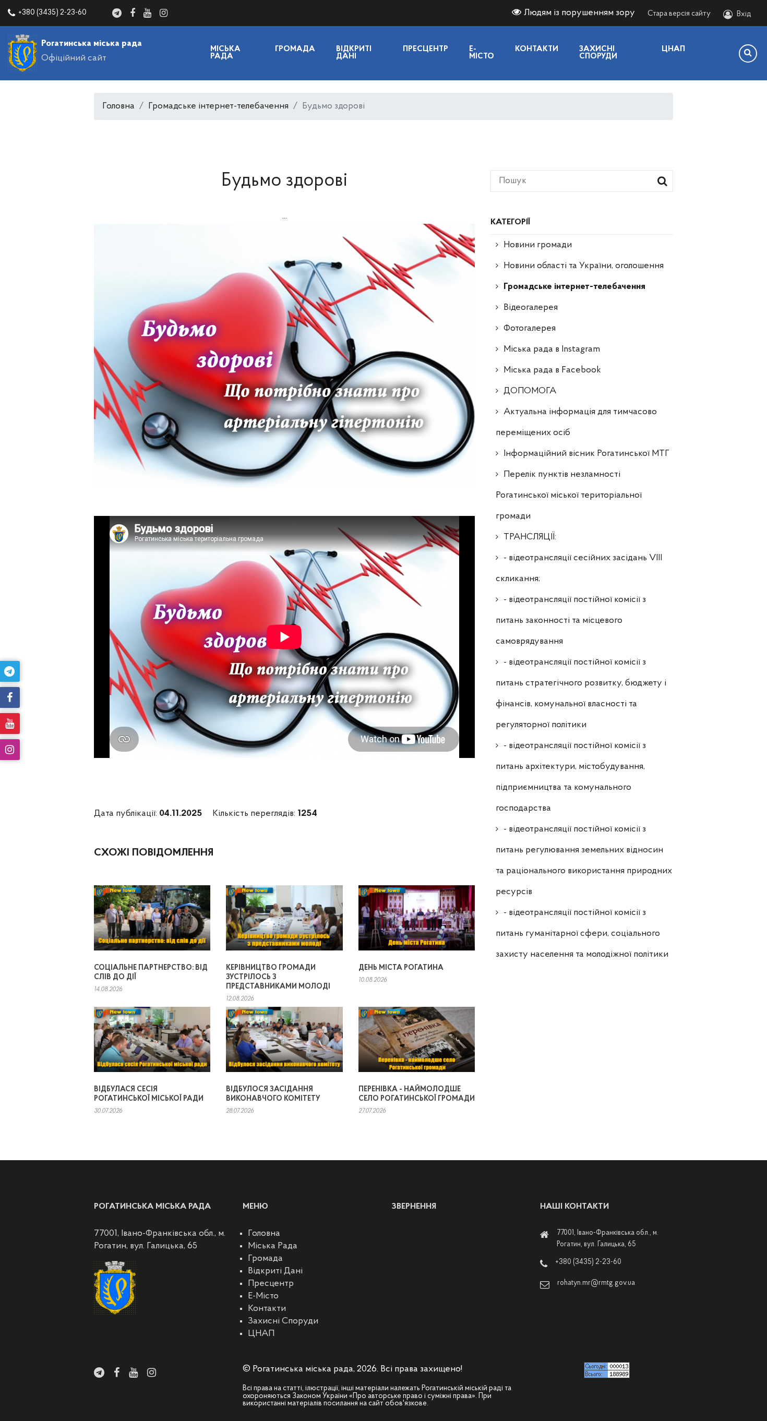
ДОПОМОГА (530, 391)
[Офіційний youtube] (147, 13)
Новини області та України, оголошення (584, 266)
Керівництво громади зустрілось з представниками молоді (278, 977)
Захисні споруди (598, 53)
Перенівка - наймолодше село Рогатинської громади (416, 1094)
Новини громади (538, 245)
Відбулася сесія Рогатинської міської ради (148, 1094)
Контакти (536, 49)
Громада (295, 49)
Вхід (744, 14)
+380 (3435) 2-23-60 (52, 13)
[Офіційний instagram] (163, 13)
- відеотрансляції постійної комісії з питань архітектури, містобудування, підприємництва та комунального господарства (571, 777)
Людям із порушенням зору (579, 13)
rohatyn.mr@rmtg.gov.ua (596, 1283)
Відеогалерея (531, 307)
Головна (118, 106)
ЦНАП (673, 49)
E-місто (481, 53)
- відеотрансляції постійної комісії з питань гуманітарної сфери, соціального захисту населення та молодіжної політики (582, 933)
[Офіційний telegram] (117, 13)
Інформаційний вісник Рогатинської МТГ (586, 454)
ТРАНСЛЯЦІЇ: (530, 537)
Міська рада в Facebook (552, 370)
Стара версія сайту (679, 14)
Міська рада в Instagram (552, 349)
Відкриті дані (353, 53)
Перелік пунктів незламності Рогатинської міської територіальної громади (569, 495)
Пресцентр (425, 49)
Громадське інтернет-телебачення (218, 106)
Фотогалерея (530, 328)
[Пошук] (748, 53)
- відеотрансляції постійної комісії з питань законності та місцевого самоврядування (571, 620)
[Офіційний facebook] (132, 13)
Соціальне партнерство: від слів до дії (151, 972)
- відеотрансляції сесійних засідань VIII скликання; (579, 568)
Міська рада (225, 53)
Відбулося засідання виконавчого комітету (273, 1094)
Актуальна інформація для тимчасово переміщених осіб (576, 422)
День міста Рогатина (401, 968)
